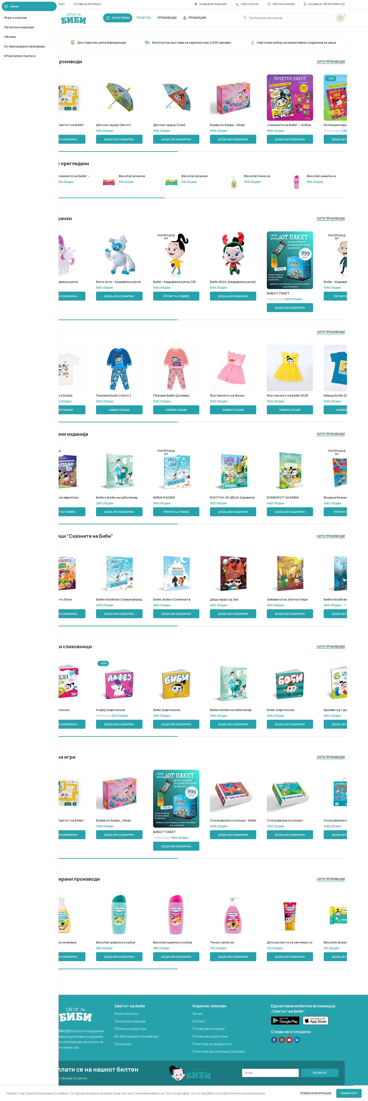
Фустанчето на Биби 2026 (287, 395)
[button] (62, 139)
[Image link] (64, 1013)
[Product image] (233, 98)
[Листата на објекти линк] (151, 1013)
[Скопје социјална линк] (297, 1040)
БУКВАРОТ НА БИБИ (283, 497)
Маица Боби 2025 (337, 395)
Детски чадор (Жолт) (113, 125)
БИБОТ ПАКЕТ (278, 293)
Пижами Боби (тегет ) (113, 395)
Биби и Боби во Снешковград (119, 599)
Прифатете (349, 1093)
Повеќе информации (316, 1093)
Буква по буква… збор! (227, 125)
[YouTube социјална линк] (289, 1040)
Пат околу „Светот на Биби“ (61, 125)
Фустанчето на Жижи (227, 395)
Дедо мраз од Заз (224, 599)
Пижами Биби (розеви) (171, 395)
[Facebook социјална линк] (274, 1040)
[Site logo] (65, 17)
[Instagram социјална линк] (282, 1040)
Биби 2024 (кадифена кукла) (233, 282)
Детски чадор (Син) (169, 125)
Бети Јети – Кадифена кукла (118, 282)
